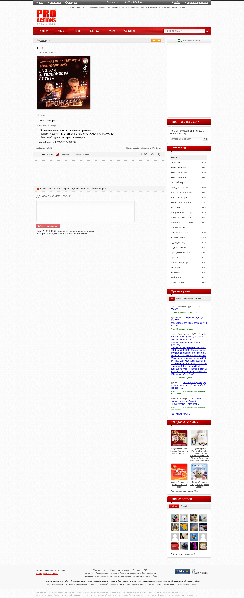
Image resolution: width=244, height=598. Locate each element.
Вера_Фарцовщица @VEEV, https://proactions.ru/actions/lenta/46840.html (189, 321)
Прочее (174, 257)
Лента (43, 40)
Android (139, 2)
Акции (37, 40)
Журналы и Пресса (180, 197)
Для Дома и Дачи (179, 187)
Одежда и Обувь (179, 242)
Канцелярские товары (182, 212)
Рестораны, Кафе (180, 262)
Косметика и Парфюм (182, 222)
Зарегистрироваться (197, 2)
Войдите (44, 188)
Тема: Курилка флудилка (182, 329)
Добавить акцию (190, 40)
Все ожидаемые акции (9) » (184, 491)
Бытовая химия (178, 177)
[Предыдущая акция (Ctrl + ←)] (153, 40)
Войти (177, 2)
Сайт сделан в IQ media (47, 573)
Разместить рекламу (119, 570)
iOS (128, 2)
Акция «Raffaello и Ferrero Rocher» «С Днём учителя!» (179, 451)
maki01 (49, 148)
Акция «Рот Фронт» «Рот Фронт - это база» (179, 484)
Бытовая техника (179, 172)
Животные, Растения (181, 192)
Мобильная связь (179, 232)
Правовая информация (106, 573)
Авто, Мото (176, 162)
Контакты (88, 573)
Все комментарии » (180, 414)
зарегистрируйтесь (63, 188)
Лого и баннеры (149, 573)
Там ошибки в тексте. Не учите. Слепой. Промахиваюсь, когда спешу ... (187, 401)
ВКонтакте (55, 2)
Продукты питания (180, 252)
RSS (41, 2)
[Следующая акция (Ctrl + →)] (158, 40)
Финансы (175, 272)
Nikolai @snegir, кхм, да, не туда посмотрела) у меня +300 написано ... (188, 385)
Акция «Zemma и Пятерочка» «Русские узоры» (199, 484)
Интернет (176, 207)
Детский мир (177, 182)
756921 (174, 309)
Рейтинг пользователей (183, 554)
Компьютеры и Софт (181, 217)
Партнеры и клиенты (129, 573)
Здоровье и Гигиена (181, 202)
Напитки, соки (178, 237)
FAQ (146, 570)
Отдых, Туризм (178, 247)
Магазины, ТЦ (178, 227)
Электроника (177, 282)
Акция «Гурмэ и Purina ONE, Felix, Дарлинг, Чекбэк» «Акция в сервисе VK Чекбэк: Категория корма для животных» (199, 454)
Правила (136, 570)
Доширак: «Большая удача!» (184, 313)
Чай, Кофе (176, 277)
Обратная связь (100, 570)
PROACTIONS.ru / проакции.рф (46, 16)
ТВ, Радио (176, 267)
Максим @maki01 (82, 154)
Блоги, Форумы (178, 167)
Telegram (72, 2)
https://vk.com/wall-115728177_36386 (56, 142)
